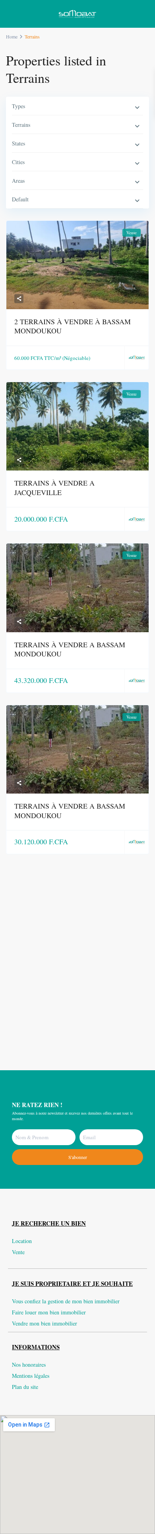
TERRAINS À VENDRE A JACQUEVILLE (54, 487)
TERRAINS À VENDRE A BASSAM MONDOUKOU (69, 649)
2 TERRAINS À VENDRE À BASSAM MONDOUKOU (72, 326)
